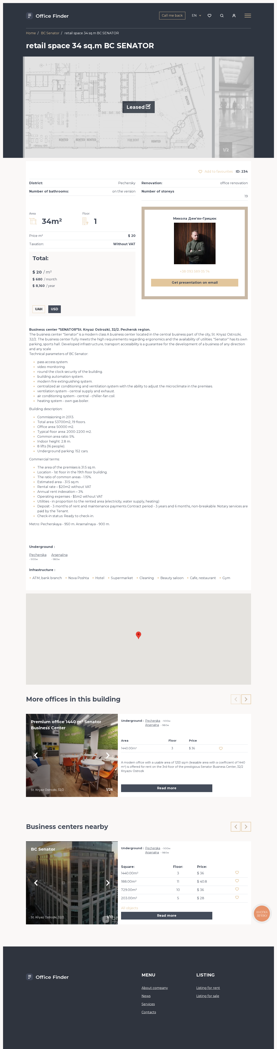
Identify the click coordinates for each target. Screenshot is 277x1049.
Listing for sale (207, 996)
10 (178, 890)
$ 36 (200, 873)
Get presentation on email (195, 282)
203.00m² (129, 898)
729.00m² (129, 890)
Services (148, 1004)
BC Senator (50, 33)
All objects (129, 908)
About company (155, 988)
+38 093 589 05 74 (194, 271)
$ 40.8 (202, 881)
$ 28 (200, 898)
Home (31, 33)
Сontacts (149, 1012)
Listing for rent (208, 988)
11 (178, 881)
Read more (166, 788)
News (146, 996)
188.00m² (128, 881)
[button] (138, 635)
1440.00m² (129, 873)
